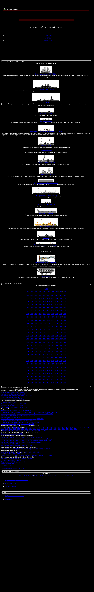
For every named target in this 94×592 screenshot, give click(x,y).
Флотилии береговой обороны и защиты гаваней (16, 458)
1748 (56, 336)
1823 (36, 361)
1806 (48, 354)
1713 (35, 326)
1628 (56, 298)
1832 (31, 364)
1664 (40, 311)
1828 (56, 361)
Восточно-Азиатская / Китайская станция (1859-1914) (18, 415)
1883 (36, 379)
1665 (44, 311)
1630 (64, 298)
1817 (52, 357)
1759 (60, 339)
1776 (48, 345)
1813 (35, 357)
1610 (64, 292)
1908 (55, 429)
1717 (52, 326)
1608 (56, 292)
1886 (48, 379)
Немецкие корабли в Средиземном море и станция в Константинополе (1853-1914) (27, 414)
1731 (27, 332)
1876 (48, 376)
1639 (60, 301)
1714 (39, 326)
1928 (30, 452)
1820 (64, 357)
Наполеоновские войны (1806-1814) (12, 399)
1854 (40, 370)
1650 (64, 304)
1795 (44, 351)
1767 (52, 342)
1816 (48, 357)
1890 (64, 379)
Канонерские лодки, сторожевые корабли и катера (46, 131)
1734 (40, 332)
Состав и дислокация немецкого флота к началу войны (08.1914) (21, 437)
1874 (40, 376)
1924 (14, 452)
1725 (44, 329)
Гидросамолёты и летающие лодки (46, 262)
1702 (31, 323)
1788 (56, 348)
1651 (27, 307)
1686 (48, 317)
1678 (56, 314)
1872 (31, 376)
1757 (52, 339)
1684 (40, 317)
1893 (36, 383)
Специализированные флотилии (11, 460)
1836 (48, 364)
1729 (60, 329)
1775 (44, 345)
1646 (48, 304)
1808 (56, 354)
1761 (27, 342)
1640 (64, 301)
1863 (36, 373)
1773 (36, 345)
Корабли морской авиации (46, 213)
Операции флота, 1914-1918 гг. (10, 444)
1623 (36, 298)
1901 (26, 429)
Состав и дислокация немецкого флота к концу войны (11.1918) (21, 442)
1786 (48, 348)
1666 (48, 311)
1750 (64, 336)
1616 (48, 295)
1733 (36, 332)
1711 (27, 326)
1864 (40, 373)
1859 (60, 370)
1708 (56, 323)
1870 (64, 373)
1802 (31, 354)
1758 (56, 339)
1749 (60, 336)
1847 (52, 367)
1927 (26, 452)
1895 (44, 383)
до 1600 (46, 289)
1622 (31, 298)
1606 (48, 292)
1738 (56, 332)
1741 (27, 336)
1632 (31, 301)
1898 (56, 383)
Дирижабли (46, 276)
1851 (27, 370)
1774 (40, 345)
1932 (6, 453)
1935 (18, 453)
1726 (48, 329)
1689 (60, 317)
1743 (36, 336)
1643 (36, 304)
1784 (40, 348)
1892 (31, 383)
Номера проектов (10, 483)
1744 (40, 336)
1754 (40, 339)
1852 (31, 370)
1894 (40, 383)
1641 (27, 304)
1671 (27, 314)
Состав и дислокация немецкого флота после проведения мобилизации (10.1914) (26, 439)
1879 (60, 376)
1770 (64, 342)
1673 (36, 314)
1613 (35, 295)
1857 (52, 370)
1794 (40, 351)
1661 (27, 311)
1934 (14, 453)
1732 (31, 332)
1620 (64, 295)
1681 (27, 317)
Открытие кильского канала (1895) (36, 430)
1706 (48, 323)
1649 (60, 304)
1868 (56, 373)
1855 (44, 370)
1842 (31, 367)
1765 (44, 342)
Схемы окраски (9, 499)
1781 (27, 348)
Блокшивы (46, 238)
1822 (31, 361)
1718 (56, 326)
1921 (2, 452)
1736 (48, 332)
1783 (36, 348)
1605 (44, 292)
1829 (60, 361)
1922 (6, 452)
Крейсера (46, 102)
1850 (64, 367)
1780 (64, 345)
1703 (36, 323)
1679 (60, 314)
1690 (64, 317)
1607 (52, 292)
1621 (27, 298)
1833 (36, 364)
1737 (52, 332)
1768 (56, 342)
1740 (64, 332)
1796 (48, 351)
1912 (71, 429)
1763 (36, 342)
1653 (36, 307)
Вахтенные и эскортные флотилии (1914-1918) (15, 407)
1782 (31, 348)
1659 (60, 307)
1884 (40, 379)
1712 (31, 326)
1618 (56, 295)
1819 (60, 357)
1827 (52, 361)
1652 (31, 307)
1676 (48, 314)
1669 (60, 311)
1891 (27, 383)
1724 (40, 329)
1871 (27, 376)
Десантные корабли (46, 150)
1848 (56, 367)
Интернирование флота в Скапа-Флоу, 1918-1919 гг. (17, 445)
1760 (64, 339)
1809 (60, 354)
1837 (52, 364)
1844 (40, 367)
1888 (56, 379)
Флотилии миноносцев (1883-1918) (12, 405)
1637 (52, 301)
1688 (56, 317)
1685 (44, 317)
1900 (64, 383)
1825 (44, 361)
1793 (36, 351)
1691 (27, 320)
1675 (44, 314)
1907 (50, 429)
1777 (52, 345)
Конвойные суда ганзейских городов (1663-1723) (16, 395)
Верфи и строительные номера (14, 496)
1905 (42, 429)
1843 (36, 367)
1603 (36, 292)
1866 (48, 373)
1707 (52, 323)
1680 (64, 314)
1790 (64, 348)
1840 (64, 364)
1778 (56, 345)
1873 (36, 376)
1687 (52, 317)
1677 (52, 314)
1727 (52, 329)
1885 (44, 379)
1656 (48, 307)
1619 (60, 295)
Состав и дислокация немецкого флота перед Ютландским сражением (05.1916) (26, 440)
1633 (36, 301)
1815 (44, 357)
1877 (52, 376)
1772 (31, 345)
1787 (52, 348)
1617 (52, 295)
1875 (44, 376)
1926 (22, 452)
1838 (56, 364)
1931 (2, 453)
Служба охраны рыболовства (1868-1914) (14, 404)
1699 (60, 320)
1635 (44, 301)
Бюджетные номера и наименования (16, 480)
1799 (60, 351)
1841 (27, 367)
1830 (64, 361)
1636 (48, 301)
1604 (40, 292)
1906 (46, 429)
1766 (48, 342)
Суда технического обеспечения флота (46, 183)
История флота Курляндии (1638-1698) (13, 394)
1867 (52, 373)
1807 (52, 354)
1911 (67, 429)
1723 (36, 329)
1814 (39, 357)
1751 (27, 339)
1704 (40, 323)
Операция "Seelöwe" (7, 465)
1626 (48, 298)
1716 (48, 326)
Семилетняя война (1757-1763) (10, 397)
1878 (56, 376)
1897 (52, 383)
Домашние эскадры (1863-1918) (11, 402)
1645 (44, 304)
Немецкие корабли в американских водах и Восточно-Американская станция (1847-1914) (29, 412)
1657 (52, 307)
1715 (44, 326)
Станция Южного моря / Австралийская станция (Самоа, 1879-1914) (22, 419)
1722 (31, 329)
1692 (31, 320)
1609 (60, 292)
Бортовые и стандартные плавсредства (46, 245)
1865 (44, 373)
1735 (44, 332)
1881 (27, 379)
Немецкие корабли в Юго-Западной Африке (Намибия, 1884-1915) (22, 422)
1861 (27, 373)
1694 (40, 320)
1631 (27, 301)
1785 (44, 348)
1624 (40, 298)
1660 (64, 307)
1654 (40, 307)
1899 (60, 383)
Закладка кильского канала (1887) (12, 430)
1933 (10, 453)
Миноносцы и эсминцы (46, 113)
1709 (60, 323)
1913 (75, 429)
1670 (64, 311)
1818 (56, 357)
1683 (36, 317)
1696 (48, 320)
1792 (31, 351)
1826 (48, 361)
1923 (10, 452)
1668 (56, 311)
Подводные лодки (46, 121)
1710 (64, 323)
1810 (64, 354)
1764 (40, 342)
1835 (44, 364)
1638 (56, 301)
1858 (56, 370)
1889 (60, 379)
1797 (52, 351)
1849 (60, 367)
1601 (27, 292)
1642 (31, 304)
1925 (18, 452)
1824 (40, 361)
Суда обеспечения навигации (46, 174)
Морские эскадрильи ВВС (9, 463)
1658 (56, 307)
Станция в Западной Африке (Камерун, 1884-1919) (17, 420)
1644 (40, 304)
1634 (40, 301)
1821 (27, 361)
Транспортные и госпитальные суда (46, 195)
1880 (64, 376)
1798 (56, 351)
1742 (31, 336)
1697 (52, 320)
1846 (48, 367)
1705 (44, 323)
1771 (27, 345)
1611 (27, 295)
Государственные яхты (46, 226)
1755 (44, 339)
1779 (60, 345)
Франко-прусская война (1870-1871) (12, 434)
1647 (52, 304)
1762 (31, 342)
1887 (52, 379)
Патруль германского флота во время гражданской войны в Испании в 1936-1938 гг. (27, 455)
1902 (30, 429)
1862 (31, 373)
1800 (64, 351)
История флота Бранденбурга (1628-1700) (14, 392)
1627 (52, 298)
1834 (40, 364)
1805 (44, 354)
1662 (31, 311)
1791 (27, 351)
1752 (31, 339)
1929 (34, 452)
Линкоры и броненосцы (46, 89)
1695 (44, 320)
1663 (36, 311)
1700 (64, 320)
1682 (31, 317)
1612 (31, 295)
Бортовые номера (10, 486)
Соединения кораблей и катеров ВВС (13, 462)
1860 (64, 370)
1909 (59, 429)
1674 (40, 314)
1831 (27, 364)
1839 (60, 364)
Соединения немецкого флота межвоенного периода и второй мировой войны (25, 449)
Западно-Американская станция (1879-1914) (15, 417)
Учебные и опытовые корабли (46, 162)
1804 (40, 354)
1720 (64, 326)
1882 (31, 379)
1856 (48, 370)
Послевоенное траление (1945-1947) (12, 468)
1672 (31, 314)
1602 (31, 292)
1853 (36, 370)
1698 (56, 320)
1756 (48, 339)
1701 (27, 323)
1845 (44, 367)
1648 (56, 304)
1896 (48, 383)
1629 (60, 298)
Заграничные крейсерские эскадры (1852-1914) (16, 410)
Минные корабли (46, 145)
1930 (38, 452)
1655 (44, 307)
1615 (44, 295)
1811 (27, 357)
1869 (60, 373)
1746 (48, 336)
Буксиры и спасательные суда (46, 204)
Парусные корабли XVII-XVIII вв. (46, 74)
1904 (38, 429)
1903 (34, 429)
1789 (60, 348)
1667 (52, 311)
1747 (52, 336)
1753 (36, 339)
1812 (31, 357)
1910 (63, 429)
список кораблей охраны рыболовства (78, 134)
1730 (64, 329)
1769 (60, 342)
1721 (27, 329)
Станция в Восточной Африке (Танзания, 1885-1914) (17, 424)
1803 (36, 354)
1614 (39, 295)
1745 (44, 336)
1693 (36, 320)
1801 (27, 354)
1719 (60, 326)
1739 (60, 332)
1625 (44, 298)
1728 (56, 329)
